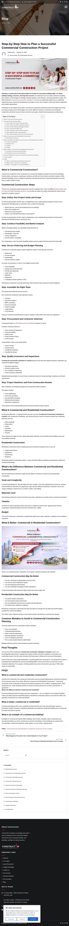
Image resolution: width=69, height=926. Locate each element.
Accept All (33, 919)
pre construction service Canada (22, 323)
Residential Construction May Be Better (16, 153)
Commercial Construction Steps (12, 121)
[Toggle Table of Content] (41, 116)
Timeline (9, 145)
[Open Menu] (66, 7)
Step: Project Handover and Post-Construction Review (20, 134)
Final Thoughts (8, 157)
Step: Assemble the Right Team (14, 128)
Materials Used (10, 143)
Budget (8, 147)
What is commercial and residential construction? (19, 161)
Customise (11, 919)
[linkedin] (62, 2)
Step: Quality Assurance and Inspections (17, 132)
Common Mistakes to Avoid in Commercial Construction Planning (21, 155)
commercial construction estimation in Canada (25, 100)
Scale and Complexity (12, 142)
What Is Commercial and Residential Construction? (17, 136)
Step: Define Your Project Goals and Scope (17, 123)
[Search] (26, 755)
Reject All (22, 919)
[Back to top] (64, 921)
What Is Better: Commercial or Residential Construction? (19, 149)
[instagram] (66, 2)
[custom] (64, 2)
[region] (21, 914)
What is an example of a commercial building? (18, 164)
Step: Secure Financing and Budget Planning (17, 126)
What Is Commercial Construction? (13, 119)
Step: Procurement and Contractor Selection (17, 130)
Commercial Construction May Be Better (16, 151)
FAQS (5, 159)
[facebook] (60, 2)
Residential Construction (12, 138)
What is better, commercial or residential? (17, 162)
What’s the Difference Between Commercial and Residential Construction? (23, 140)
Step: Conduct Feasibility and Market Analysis (18, 125)
